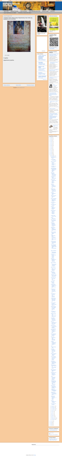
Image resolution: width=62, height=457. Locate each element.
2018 (51, 148)
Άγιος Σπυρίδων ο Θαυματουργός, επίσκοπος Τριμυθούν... (53, 264)
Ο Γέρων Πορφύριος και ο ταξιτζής (53, 401)
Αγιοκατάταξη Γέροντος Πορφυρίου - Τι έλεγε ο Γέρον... (53, 398)
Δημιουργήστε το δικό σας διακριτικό (53, 434)
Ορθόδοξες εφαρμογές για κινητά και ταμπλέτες (53, 260)
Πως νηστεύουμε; (55, 85)
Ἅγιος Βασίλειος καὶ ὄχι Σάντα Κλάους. (53, 220)
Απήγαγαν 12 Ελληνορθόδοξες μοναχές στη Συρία (53, 393)
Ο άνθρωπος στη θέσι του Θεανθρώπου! (53, 77)
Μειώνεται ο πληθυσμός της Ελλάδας (53, 272)
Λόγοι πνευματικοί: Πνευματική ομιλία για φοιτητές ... (53, 378)
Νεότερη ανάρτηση (6, 85)
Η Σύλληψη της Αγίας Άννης (53, 311)
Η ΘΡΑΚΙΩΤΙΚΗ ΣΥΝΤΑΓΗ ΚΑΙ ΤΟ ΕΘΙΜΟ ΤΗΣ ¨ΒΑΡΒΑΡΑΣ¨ (53, 383)
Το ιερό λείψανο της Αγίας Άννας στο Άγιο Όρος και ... (53, 304)
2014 (51, 153)
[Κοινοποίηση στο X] (7, 55)
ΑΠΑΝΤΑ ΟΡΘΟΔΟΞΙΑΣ (42, 76)
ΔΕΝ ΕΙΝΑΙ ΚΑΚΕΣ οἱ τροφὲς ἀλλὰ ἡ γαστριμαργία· (53, 174)
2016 (51, 150)
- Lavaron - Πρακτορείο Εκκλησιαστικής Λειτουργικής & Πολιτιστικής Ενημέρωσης (42, 57)
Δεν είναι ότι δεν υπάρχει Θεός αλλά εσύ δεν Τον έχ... (53, 242)
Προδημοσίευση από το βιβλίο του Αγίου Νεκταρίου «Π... (53, 308)
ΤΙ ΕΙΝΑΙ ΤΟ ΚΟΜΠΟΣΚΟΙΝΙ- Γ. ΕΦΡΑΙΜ (53, 390)
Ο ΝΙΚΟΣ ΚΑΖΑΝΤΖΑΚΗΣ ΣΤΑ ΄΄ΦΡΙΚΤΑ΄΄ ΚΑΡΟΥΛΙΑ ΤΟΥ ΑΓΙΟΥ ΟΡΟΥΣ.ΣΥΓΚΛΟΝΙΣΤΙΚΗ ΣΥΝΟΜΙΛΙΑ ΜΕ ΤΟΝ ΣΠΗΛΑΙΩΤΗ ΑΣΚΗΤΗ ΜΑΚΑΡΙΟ (53, 116)
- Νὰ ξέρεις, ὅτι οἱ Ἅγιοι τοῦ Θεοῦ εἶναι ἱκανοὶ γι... (53, 275)
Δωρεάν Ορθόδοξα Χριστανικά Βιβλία (10, 12)
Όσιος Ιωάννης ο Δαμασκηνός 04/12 (53, 370)
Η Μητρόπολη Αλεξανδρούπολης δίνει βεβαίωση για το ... (53, 286)
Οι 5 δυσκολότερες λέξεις (53, 347)
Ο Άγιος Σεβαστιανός (53, 218)
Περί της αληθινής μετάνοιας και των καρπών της (53, 186)
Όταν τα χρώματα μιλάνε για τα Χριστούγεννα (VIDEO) (53, 199)
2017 (51, 149)
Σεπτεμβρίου (53, 408)
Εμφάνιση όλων (45, 79)
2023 (51, 141)
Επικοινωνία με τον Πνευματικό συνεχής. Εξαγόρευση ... (53, 326)
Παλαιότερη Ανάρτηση (30, 85)
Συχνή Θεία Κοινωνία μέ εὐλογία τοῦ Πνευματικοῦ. (53, 319)
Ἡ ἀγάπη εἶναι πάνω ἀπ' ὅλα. (53, 216)
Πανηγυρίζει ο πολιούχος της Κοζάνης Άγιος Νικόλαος (53, 362)
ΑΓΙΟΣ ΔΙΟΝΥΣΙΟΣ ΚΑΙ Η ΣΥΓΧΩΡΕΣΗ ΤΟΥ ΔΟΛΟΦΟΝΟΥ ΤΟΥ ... (53, 237)
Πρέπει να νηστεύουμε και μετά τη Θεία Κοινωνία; (53, 323)
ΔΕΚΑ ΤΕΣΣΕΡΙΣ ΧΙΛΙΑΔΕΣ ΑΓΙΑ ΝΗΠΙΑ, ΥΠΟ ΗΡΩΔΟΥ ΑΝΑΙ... (53, 170)
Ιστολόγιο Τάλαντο (11, 4)
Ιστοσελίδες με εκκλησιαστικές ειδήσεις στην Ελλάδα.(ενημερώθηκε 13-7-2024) (53, 55)
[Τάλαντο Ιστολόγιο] (49, 433)
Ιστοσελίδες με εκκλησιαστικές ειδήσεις (24, 12)
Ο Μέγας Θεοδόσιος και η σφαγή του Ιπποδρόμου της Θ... (53, 343)
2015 (51, 152)
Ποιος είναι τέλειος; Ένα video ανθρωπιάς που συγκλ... (53, 338)
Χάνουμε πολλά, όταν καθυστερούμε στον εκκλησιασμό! (53, 315)
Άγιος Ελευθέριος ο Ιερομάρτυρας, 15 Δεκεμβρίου (53, 251)
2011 (51, 422)
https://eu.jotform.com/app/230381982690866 (53, 48)
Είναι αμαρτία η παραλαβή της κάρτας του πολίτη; (53, 70)
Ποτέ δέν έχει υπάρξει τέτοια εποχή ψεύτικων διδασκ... (53, 181)
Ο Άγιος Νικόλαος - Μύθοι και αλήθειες (53, 354)
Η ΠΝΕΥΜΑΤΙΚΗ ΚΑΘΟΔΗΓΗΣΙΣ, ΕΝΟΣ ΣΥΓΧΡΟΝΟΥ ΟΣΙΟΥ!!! (41, 64)
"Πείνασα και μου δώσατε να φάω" (53, 196)
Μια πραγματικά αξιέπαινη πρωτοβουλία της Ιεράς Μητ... (53, 331)
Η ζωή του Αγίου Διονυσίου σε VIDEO (53, 233)
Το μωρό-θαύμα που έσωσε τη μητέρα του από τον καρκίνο (53, 358)
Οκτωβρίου (53, 407)
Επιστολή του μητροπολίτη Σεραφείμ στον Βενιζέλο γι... (53, 386)
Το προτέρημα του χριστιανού (53, 160)
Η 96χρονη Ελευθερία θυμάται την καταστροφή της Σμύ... (53, 224)
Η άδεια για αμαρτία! (52, 108)
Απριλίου (52, 415)
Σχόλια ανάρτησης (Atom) (20, 87)
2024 (51, 140)
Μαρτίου (52, 416)
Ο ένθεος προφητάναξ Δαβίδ (53, 193)
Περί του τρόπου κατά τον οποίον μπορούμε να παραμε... (53, 163)
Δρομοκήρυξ (40, 62)
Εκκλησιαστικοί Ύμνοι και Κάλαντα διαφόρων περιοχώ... (53, 212)
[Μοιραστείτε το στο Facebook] (7, 55)
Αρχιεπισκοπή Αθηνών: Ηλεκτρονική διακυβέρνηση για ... (53, 229)
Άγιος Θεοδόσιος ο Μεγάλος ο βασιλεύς (53, 334)
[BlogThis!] (6, 55)
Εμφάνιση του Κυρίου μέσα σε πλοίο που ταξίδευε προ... (53, 190)
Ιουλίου (52, 411)
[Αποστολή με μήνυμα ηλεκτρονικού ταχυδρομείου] (5, 55)
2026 (51, 137)
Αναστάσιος (40, 72)
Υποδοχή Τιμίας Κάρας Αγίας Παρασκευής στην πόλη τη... (53, 300)
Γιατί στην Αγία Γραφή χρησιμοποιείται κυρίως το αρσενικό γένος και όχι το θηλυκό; (53, 94)
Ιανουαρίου (53, 419)
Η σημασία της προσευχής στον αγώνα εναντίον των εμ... (53, 291)
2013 (51, 154)
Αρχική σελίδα (18, 85)
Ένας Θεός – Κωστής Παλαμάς (53, 282)
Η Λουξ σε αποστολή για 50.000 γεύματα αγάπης (53, 256)
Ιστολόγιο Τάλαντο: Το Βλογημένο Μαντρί (53, 207)
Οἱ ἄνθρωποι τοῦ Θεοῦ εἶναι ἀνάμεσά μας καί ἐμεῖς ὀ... (53, 373)
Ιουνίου (52, 412)
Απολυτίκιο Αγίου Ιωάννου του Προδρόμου (54, 63)
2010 (51, 423)
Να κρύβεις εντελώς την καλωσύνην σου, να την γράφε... (53, 351)
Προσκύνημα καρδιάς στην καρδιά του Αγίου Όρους (53, 439)
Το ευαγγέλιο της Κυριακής (53, 166)
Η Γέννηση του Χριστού (53, 203)
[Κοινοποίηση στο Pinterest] (8, 55)
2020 (51, 145)
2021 (51, 144)
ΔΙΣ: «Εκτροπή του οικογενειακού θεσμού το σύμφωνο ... (53, 269)
